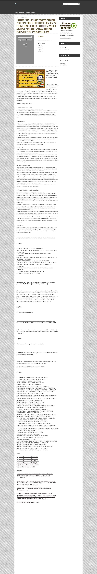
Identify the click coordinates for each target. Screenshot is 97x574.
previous (19, 40)
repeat (24, 44)
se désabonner (65, 49)
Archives (28, 12)
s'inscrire (64, 47)
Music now (21, 12)
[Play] (68, 22)
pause (27, 40)
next (30, 40)
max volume (31, 36)
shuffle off (26, 44)
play (23, 40)
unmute (18, 36)
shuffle (26, 43)
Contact (33, 12)
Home (16, 12)
